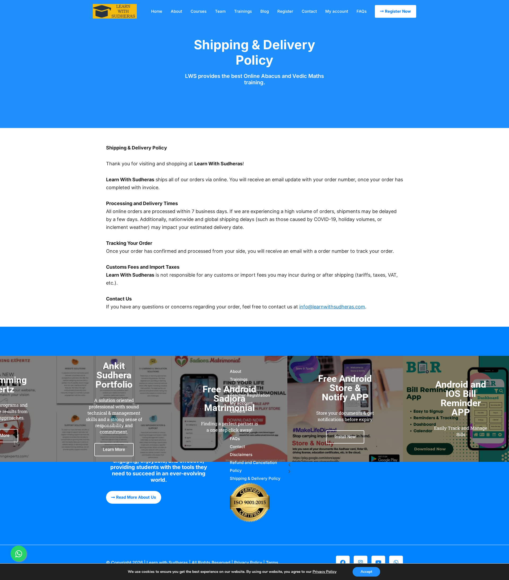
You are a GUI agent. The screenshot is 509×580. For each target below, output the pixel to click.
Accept (366, 571)
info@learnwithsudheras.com (332, 306)
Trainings (243, 11)
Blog (264, 11)
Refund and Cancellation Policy (253, 466)
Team (220, 11)
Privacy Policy (248, 562)
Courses (199, 11)
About (176, 11)
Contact (309, 11)
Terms (272, 562)
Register (285, 11)
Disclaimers (241, 454)
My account (336, 11)
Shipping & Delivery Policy (255, 478)
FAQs (362, 11)
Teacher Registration (250, 395)
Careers (237, 411)
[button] (345, 465)
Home (156, 11)
